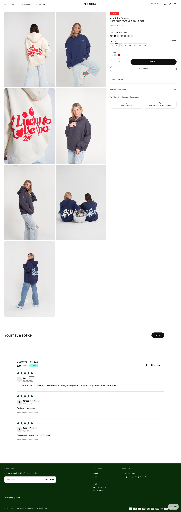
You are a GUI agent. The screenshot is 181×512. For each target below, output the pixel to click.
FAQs (94, 484)
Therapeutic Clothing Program (134, 477)
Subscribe (49, 479)
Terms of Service (99, 487)
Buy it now (143, 69)
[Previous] (170, 335)
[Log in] (170, 4)
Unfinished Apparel (12, 498)
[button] (165, 4)
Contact (95, 480)
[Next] (175, 335)
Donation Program (129, 473)
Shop (13, 4)
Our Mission (40, 4)
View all (158, 335)
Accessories (25, 4)
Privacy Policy (98, 490)
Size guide (173, 41)
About (94, 477)
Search (95, 473)
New (6, 4)
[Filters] (146, 365)
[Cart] (175, 4)
